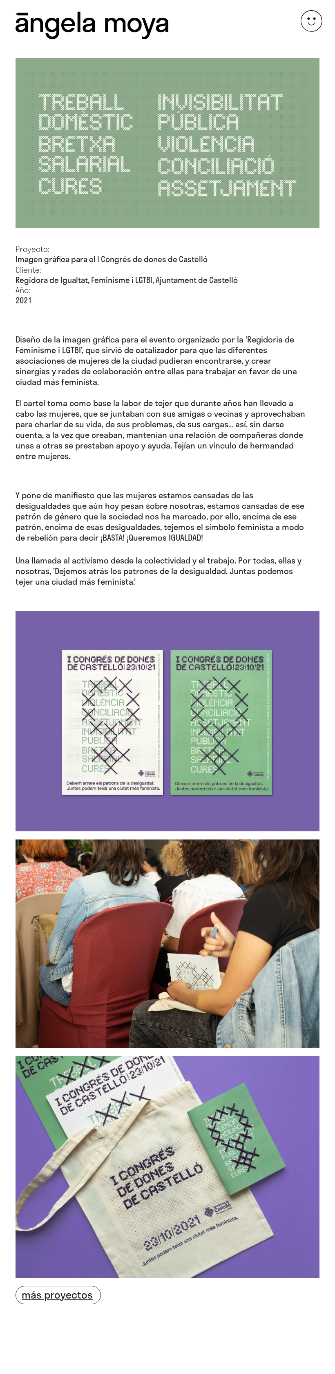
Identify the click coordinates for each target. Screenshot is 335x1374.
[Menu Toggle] (311, 21)
